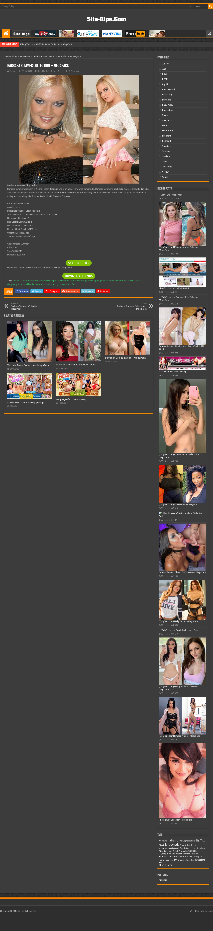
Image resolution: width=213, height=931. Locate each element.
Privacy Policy (8, 6)
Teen (164, 161)
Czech (104, 280)
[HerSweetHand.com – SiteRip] (182, 396)
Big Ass (180, 873)
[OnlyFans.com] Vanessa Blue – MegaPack (179, 537)
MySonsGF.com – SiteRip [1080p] (25, 402)
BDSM (165, 79)
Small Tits (169, 892)
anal (16, 280)
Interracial (23, 284)
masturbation (167, 888)
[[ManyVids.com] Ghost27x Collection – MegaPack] (182, 579)
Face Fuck (130, 280)
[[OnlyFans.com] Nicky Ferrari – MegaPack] (182, 632)
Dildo (161, 883)
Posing (196, 889)
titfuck (73, 284)
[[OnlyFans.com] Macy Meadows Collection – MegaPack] (182, 256)
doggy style (168, 883)
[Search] (210, 6)
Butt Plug (190, 878)
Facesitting (167, 94)
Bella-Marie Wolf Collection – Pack (76, 364)
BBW (164, 74)
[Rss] (190, 6)
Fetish (197, 883)
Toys (160, 895)
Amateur (166, 63)
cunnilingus (191, 881)
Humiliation (167, 110)
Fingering (162, 886)
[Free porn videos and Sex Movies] (107, 19)
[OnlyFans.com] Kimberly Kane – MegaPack (179, 768)
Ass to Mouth (24, 280)
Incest (165, 115)
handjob (179, 886)
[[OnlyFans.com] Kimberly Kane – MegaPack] (182, 748)
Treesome (167, 166)
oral (48, 284)
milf (177, 889)
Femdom (166, 99)
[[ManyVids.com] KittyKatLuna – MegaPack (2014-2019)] (182, 358)
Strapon (166, 151)
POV (200, 889)
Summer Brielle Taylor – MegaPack (125, 357)
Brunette (183, 878)
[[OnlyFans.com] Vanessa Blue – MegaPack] (182, 516)
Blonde (162, 878)
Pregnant (166, 136)
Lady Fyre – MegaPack (169, 227)
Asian (174, 873)
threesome (64, 284)
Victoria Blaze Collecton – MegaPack (28, 365)
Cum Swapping (93, 280)
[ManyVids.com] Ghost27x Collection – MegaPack (182, 604)
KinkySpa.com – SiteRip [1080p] (174, 320)
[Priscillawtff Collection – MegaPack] (182, 813)
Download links (79, 276)
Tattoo (182, 892)
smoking (54, 284)
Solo (176, 892)
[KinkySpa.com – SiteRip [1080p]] (182, 304)
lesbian (31, 284)
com (196, 878)
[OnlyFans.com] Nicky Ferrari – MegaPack (178, 653)
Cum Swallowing (78, 280)
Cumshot (183, 881)
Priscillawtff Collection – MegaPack (175, 852)
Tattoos (188, 892)
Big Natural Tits (189, 873)
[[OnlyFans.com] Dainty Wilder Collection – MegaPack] (182, 693)
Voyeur (165, 172)
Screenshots (78, 263)
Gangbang (12, 284)
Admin (13, 71)
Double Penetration (116, 280)
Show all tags (165, 897)
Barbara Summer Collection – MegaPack (25, 306)
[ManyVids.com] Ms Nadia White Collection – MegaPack (46, 44)
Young (165, 177)
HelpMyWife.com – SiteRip (71, 399)
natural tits (41, 284)
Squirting (166, 146)
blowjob (43, 280)
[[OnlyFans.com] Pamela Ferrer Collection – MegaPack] (182, 448)
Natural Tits (167, 130)
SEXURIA (163, 912)
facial (138, 280)
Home (6, 33)
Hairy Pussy (167, 105)
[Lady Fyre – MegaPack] (182, 209)
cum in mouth (63, 280)
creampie (51, 280)
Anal (164, 69)
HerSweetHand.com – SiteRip (173, 404)
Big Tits (34, 280)
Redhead (166, 141)
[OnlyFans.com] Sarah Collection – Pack (179, 662)
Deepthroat (201, 881)
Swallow (166, 156)
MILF (164, 125)
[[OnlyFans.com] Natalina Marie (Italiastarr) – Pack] (160, 545)
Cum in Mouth (168, 89)
